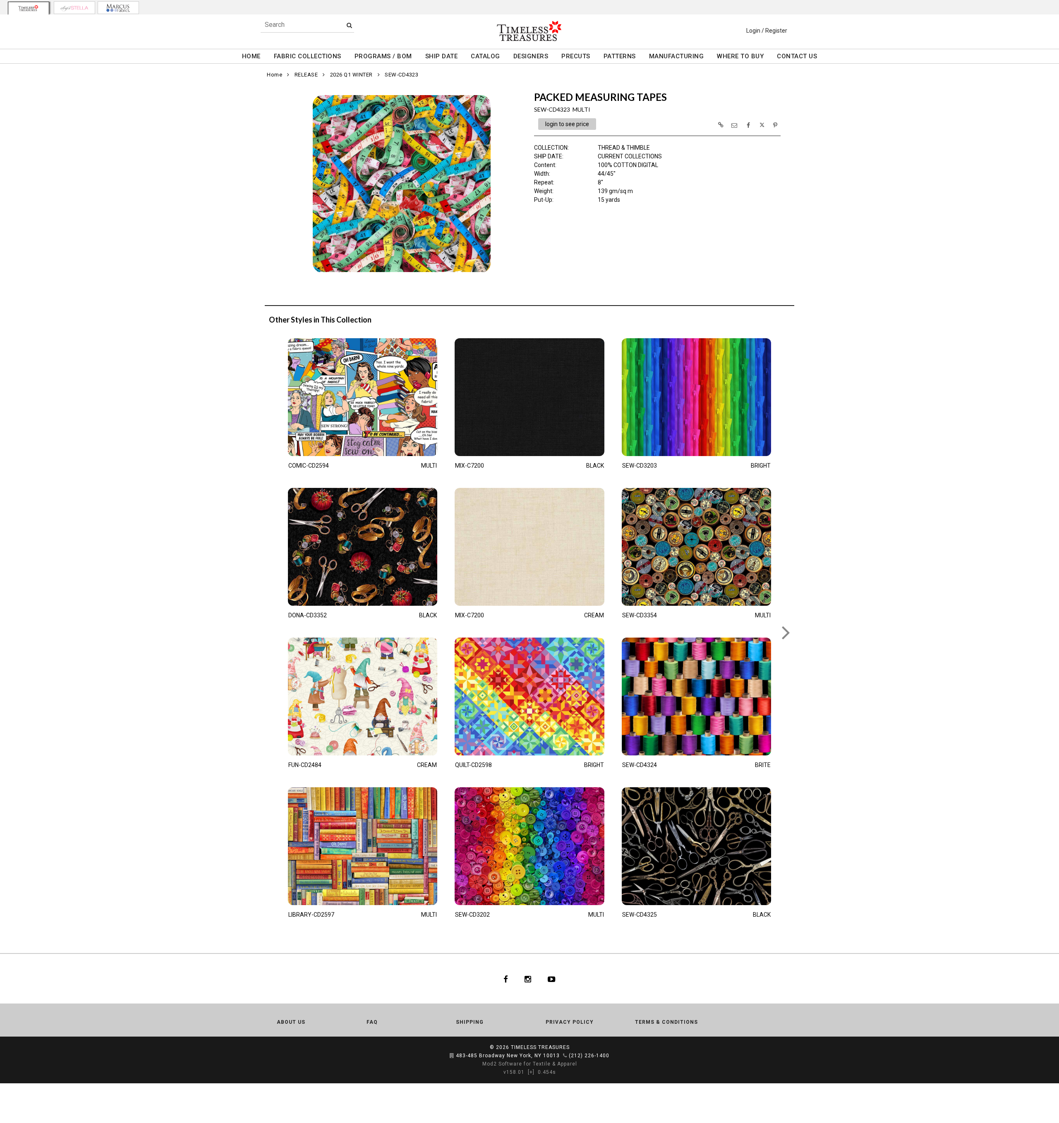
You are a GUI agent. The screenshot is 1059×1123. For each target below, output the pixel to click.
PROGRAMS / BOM (383, 56)
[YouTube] (552, 978)
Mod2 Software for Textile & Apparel (529, 1064)
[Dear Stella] (74, 7)
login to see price (567, 124)
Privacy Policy (570, 1022)
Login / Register (766, 30)
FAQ (372, 1022)
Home (274, 75)
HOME (251, 56)
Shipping (470, 1022)
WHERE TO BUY (740, 56)
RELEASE (306, 75)
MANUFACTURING (676, 56)
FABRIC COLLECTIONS (307, 56)
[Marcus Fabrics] (118, 7)
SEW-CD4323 (401, 75)
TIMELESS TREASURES (540, 1047)
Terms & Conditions (666, 1022)
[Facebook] (505, 978)
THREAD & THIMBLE (624, 147)
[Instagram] (528, 978)
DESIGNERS (531, 56)
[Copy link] (721, 125)
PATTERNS (620, 56)
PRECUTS (575, 56)
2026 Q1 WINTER (351, 75)
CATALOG (485, 56)
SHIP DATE (441, 56)
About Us (291, 1022)
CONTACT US (797, 56)
